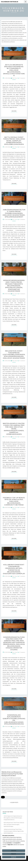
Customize (13, 850)
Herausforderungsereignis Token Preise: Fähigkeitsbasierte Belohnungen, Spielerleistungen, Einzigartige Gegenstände (14, 285)
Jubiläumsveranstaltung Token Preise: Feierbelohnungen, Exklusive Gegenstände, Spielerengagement (14, 213)
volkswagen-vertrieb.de (9, 1)
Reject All (13, 853)
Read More (14, 111)
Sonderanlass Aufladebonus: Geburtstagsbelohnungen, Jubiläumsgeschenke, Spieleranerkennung (14, 719)
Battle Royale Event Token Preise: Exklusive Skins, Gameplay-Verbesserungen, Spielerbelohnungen (14, 140)
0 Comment (22, 78)
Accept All (13, 857)
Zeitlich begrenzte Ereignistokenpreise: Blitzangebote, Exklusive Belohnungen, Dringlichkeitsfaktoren (14, 70)
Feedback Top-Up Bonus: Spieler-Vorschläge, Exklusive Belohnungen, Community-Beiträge (14, 501)
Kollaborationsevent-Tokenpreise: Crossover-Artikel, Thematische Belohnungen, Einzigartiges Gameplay (14, 569)
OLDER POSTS (14, 802)
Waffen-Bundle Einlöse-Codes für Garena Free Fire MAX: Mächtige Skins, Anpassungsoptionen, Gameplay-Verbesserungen (14, 428)
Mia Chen (14, 78)
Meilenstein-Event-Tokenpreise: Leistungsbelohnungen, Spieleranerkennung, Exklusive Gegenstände (14, 354)
